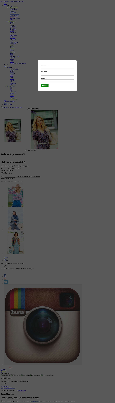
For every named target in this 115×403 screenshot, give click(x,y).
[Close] (76, 61)
